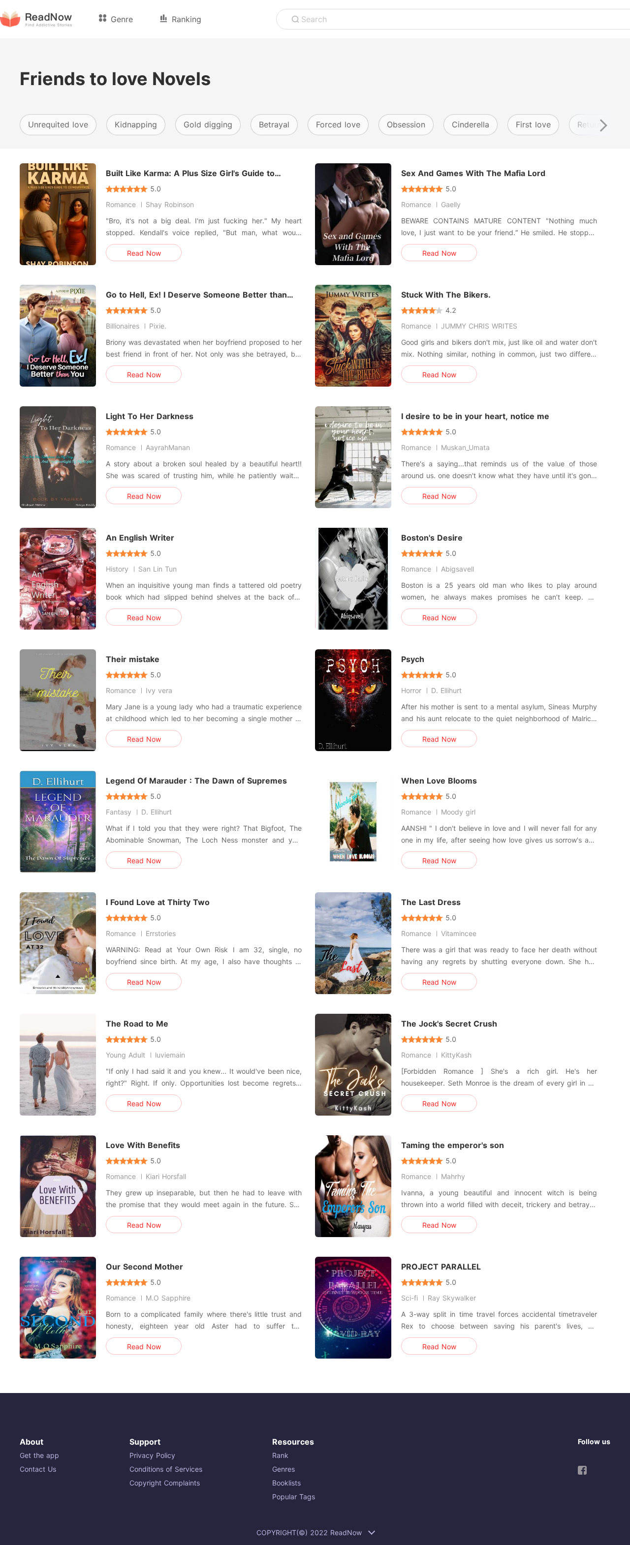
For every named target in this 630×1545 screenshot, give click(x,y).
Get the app (39, 1455)
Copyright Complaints (164, 1483)
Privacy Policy (152, 1455)
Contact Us (38, 1469)
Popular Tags (293, 1496)
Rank (280, 1455)
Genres (283, 1469)
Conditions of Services (165, 1469)
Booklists (286, 1483)
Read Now (144, 253)
